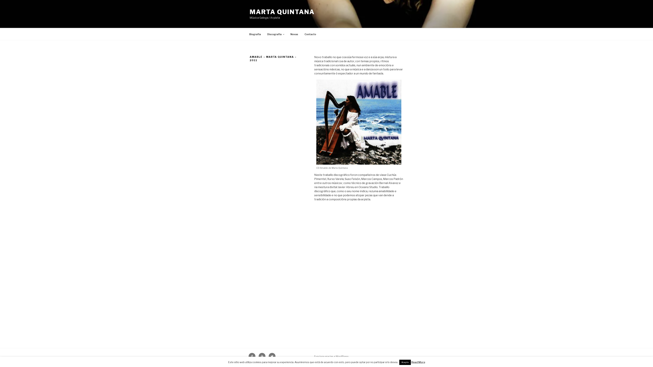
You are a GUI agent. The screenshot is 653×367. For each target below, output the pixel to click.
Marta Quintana (282, 12)
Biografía (255, 34)
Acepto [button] (405, 362)
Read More (418, 362)
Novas (294, 34)
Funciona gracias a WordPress (331, 356)
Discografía (274, 34)
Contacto (310, 34)
